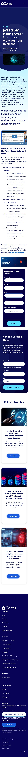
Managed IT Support (8, 640)
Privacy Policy (5, 742)
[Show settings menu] (22, 143)
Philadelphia (5, 697)
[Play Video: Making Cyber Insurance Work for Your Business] (14, 136)
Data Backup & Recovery (9, 656)
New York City (6, 693)
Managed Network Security (10, 660)
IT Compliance (6, 648)
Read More (13, 456)
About (3, 615)
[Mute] (19, 143)
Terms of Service (6, 745)
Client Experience (7, 630)
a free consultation (17, 253)
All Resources (6, 677)
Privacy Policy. (5, 720)
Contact (4, 626)
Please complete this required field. (12, 367)
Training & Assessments (9, 667)
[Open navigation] (24, 3)
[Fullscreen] (25, 143)
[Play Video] (3, 143)
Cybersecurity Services (9, 663)
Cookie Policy (5, 748)
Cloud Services (6, 644)
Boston (4, 689)
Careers (4, 619)
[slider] (13, 143)
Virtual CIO (5, 652)
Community (5, 623)
